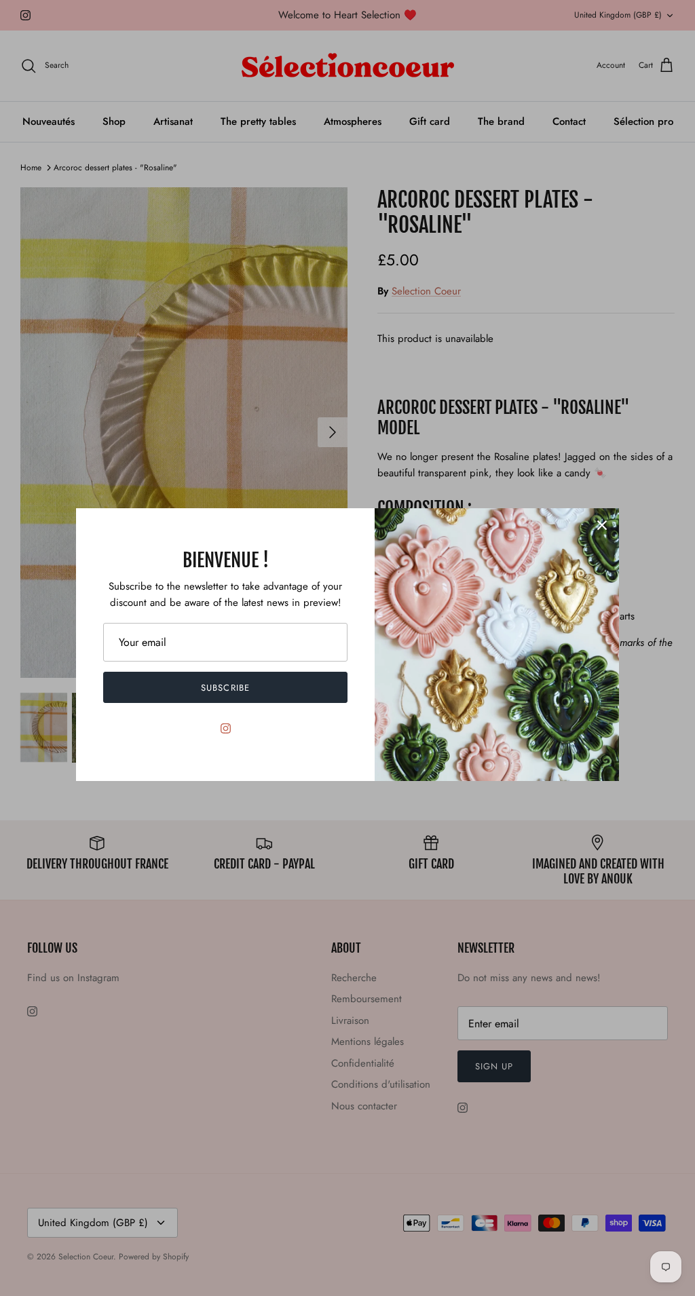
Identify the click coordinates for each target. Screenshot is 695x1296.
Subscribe (225, 687)
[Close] (602, 525)
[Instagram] (226, 728)
